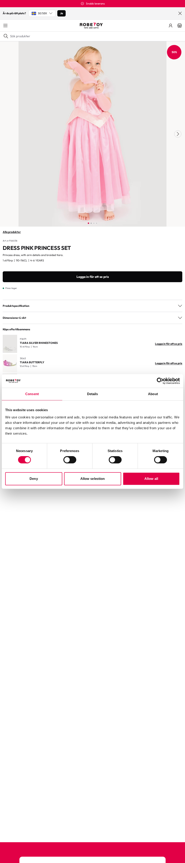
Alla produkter (12, 232)
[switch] (69, 459)
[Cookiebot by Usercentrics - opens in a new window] (160, 381)
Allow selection (92, 479)
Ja (61, 13)
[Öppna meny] (5, 25)
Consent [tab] (32, 394)
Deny (34, 479)
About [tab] (153, 394)
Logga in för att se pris (92, 277)
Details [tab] (92, 394)
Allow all (151, 479)
